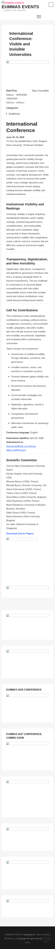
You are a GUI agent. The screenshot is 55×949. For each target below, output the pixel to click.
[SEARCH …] (51, 4)
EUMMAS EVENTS (20, 7)
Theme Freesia (42, 934)
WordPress (9, 938)
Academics (14, 113)
